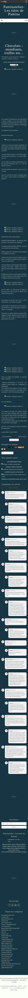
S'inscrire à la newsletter (7, 452)
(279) (7, 915)
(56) (7, 939)
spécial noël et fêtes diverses (18, 62)
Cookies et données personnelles (19, 988)
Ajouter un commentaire (13, 487)
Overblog (14, 982)
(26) (6, 960)
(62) (6, 935)
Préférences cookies (13, 989)
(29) (6, 950)
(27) (5, 958)
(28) (6, 952)
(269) (5, 917)
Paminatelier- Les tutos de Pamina (14, 10)
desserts (9, 62)
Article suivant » (22, 436)
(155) (7, 919)
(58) (4, 937)
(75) (3, 932)
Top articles (20, 986)
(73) (4, 934)
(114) (4, 920)
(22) (7, 965)
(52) (6, 941)
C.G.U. (11, 988)
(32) (9, 949)
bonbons (5, 62)
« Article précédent (6, 436)
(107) (6, 922)
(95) (8, 924)
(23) (10, 963)
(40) (6, 945)
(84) (10, 928)
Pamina (12, 852)
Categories (21, 57)
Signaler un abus (5, 988)
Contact (24, 986)
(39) (6, 947)
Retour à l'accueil (14, 439)
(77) (6, 930)
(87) (5, 926)
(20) (6, 967)
